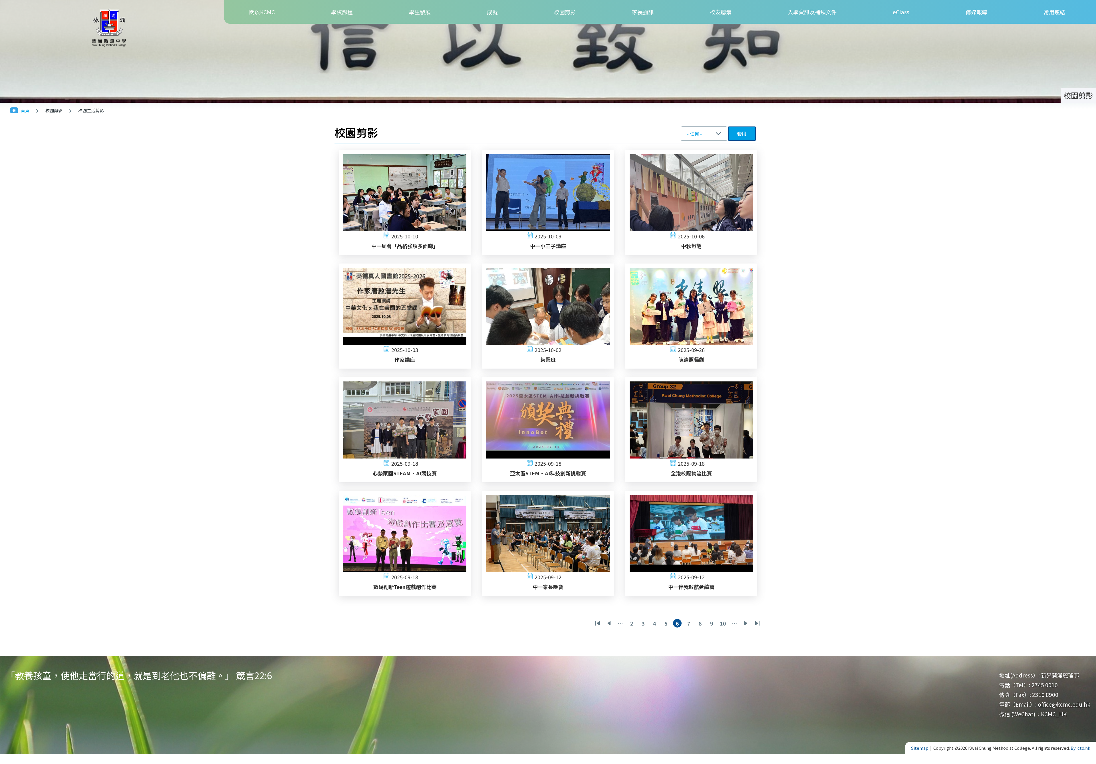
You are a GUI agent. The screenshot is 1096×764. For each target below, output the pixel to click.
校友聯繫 (721, 12)
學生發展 (420, 12)
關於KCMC (262, 12)
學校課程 (342, 12)
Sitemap (919, 748)
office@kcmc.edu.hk (1064, 704)
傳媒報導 (976, 12)
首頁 (25, 110)
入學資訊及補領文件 (812, 12)
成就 (492, 12)
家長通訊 (643, 12)
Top (1081, 743)
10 (723, 624)
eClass (901, 12)
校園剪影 (565, 12)
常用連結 (1054, 12)
